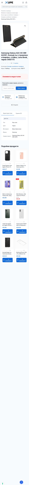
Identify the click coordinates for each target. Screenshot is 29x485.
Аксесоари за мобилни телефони (9, 15)
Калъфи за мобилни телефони (9, 17)
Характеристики (7, 113)
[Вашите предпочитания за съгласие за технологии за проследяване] (2, 483)
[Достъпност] (21, 482)
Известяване (21, 88)
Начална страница (6, 10)
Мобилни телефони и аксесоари (9, 12)
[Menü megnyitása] (2, 2)
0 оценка (15, 63)
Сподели (15, 104)
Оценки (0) (19, 113)
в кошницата (8, 173)
